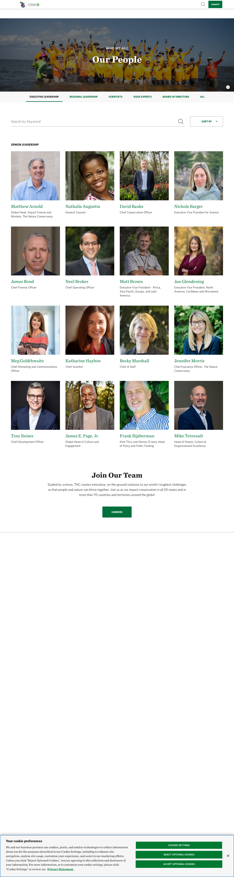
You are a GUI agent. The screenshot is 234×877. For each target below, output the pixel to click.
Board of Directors (176, 96)
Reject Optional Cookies (179, 854)
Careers (117, 512)
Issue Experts (142, 96)
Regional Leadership (84, 96)
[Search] (180, 121)
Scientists (115, 96)
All (202, 96)
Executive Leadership (44, 96)
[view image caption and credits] (228, 86)
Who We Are (117, 48)
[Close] (228, 856)
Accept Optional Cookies (179, 864)
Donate (215, 4)
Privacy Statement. (60, 869)
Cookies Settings (179, 845)
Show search (203, 4)
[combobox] (206, 121)
